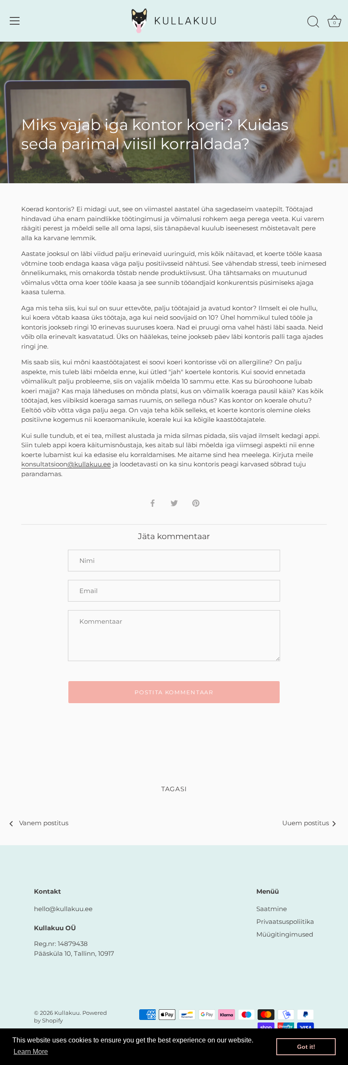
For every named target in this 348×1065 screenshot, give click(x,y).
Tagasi (174, 789)
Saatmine (271, 909)
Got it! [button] (306, 1046)
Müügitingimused (284, 934)
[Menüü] (15, 20)
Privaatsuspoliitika (285, 921)
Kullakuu (67, 1013)
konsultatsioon (66, 464)
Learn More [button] (31, 1051)
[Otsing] (313, 22)
